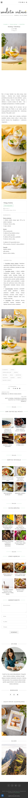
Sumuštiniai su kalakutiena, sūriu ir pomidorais (20, 543)
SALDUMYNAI (21, 24)
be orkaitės (5, 369)
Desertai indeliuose (13, 24)
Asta (16, 28)
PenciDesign (17, 792)
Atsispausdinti (9, 205)
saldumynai (5, 377)
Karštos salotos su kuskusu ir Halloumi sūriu (7, 479)
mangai (11, 375)
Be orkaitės (6, 24)
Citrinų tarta (20, 445)
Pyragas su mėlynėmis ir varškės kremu (8, 431)
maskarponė (18, 375)
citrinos (12, 369)
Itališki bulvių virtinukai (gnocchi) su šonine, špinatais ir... (20, 480)
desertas (16, 372)
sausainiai (12, 377)
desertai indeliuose (7, 372)
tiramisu (19, 377)
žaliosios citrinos (7, 380)
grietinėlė (5, 375)
